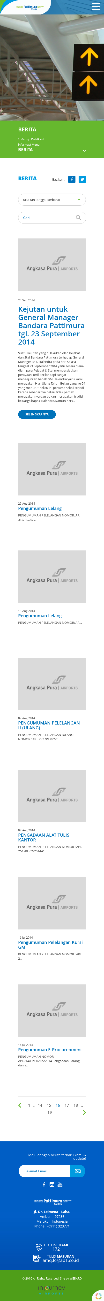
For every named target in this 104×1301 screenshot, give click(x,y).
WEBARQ (76, 1279)
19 (49, 1112)
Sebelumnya (20, 1105)
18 (76, 1105)
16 (58, 1105)
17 (67, 1105)
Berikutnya (83, 1112)
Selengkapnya (37, 414)
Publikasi (31, 139)
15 (49, 1105)
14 (40, 1105)
